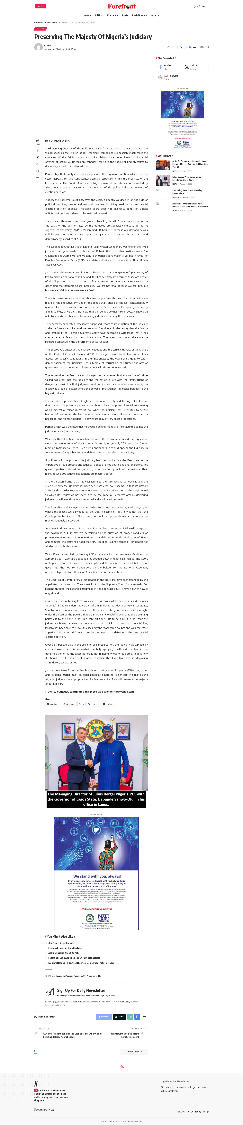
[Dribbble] (169, 77)
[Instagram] (200, 1112)
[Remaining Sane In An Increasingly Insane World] (163, 194)
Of (84, 976)
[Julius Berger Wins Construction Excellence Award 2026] (163, 180)
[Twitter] (196, 67)
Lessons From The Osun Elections (65, 948)
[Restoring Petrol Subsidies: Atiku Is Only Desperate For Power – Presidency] (163, 207)
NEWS (174, 171)
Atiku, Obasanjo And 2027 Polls (63, 953)
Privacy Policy (124, 1002)
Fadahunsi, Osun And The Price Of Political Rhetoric (74, 957)
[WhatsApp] (208, 1112)
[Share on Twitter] (181, 47)
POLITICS (40, 28)
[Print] (190, 47)
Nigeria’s (78, 976)
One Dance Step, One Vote (61, 943)
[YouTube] (196, 1112)
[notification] (194, 6)
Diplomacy (176, 197)
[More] (194, 47)
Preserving (92, 976)
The (99, 976)
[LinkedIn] (204, 1112)
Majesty (69, 976)
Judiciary (60, 976)
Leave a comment (135, 1052)
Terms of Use (77, 1002)
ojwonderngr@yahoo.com (118, 691)
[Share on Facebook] (177, 47)
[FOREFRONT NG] (121, 6)
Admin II (47, 45)
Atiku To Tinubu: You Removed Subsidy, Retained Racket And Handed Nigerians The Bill (190, 164)
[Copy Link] (186, 47)
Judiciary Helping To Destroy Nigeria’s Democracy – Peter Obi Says (81, 962)
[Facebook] (169, 67)
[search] (198, 6)
